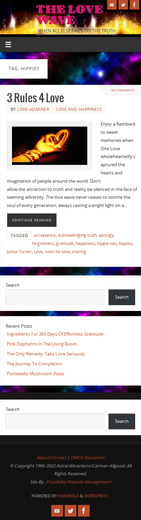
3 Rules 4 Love (35, 98)
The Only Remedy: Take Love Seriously (46, 354)
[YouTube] (112, 5)
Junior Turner (19, 252)
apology (106, 235)
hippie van (107, 243)
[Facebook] (134, 5)
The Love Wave (69, 14)
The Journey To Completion (34, 364)
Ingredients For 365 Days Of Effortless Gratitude (55, 334)
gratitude (65, 243)
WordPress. (97, 496)
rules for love (57, 252)
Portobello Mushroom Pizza (35, 374)
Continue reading (31, 220)
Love (38, 252)
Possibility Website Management (78, 482)
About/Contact (51, 457)
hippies (125, 243)
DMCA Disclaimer (87, 457)
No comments (122, 90)
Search (13, 285)
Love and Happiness (79, 109)
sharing (79, 252)
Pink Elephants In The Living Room (42, 344)
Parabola (68, 496)
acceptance (45, 235)
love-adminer (33, 109)
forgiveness (43, 243)
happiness (85, 243)
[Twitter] (123, 5)
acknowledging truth (77, 235)
